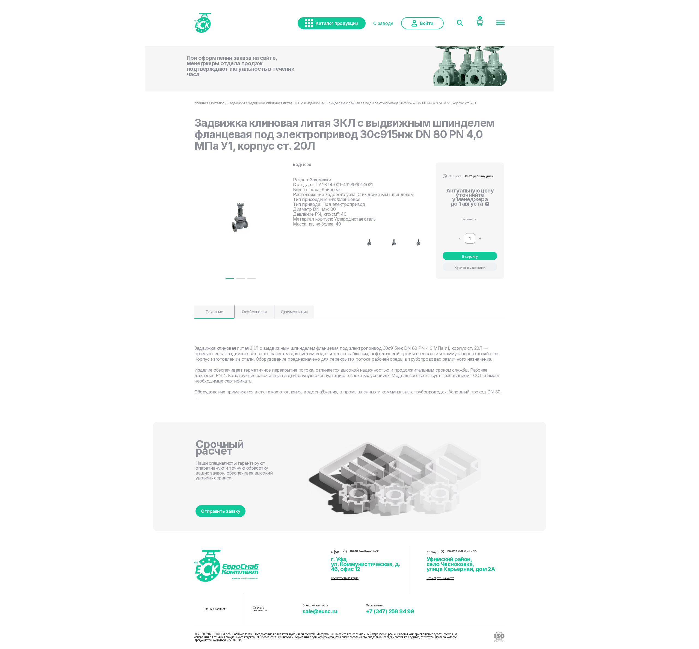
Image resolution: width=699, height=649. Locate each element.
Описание (214, 311)
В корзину (470, 256)
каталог (217, 103)
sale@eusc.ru (320, 611)
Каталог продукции (337, 23)
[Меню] (500, 23)
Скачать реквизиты (260, 609)
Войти (426, 23)
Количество (470, 219)
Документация (294, 311)
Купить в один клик (469, 267)
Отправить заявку (220, 511)
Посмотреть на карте (345, 578)
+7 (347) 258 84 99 (390, 611)
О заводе (383, 23)
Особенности (254, 311)
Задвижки (236, 103)
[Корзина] (479, 24)
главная (201, 103)
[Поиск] (460, 23)
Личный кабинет (214, 608)
